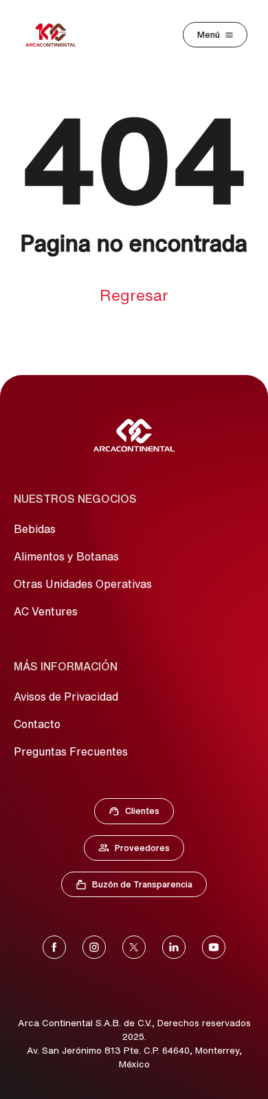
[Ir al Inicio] (134, 435)
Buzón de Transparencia (141, 887)
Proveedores (141, 851)
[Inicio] (51, 35)
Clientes (138, 814)
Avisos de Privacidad (66, 696)
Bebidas (35, 528)
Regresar (134, 295)
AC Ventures (46, 611)
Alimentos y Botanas (66, 556)
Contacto (37, 723)
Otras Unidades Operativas (83, 583)
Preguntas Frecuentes (71, 751)
